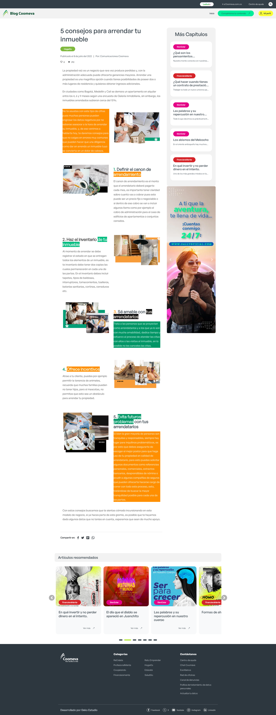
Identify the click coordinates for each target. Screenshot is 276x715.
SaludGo (149, 675)
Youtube (180, 710)
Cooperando (120, 670)
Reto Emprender (153, 660)
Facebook (155, 710)
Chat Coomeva (187, 665)
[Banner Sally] (191, 259)
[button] (170, 259)
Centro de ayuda (256, 4)
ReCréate (118, 660)
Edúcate (149, 670)
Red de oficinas (187, 675)
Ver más (86, 628)
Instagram (196, 710)
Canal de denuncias (189, 680)
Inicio (212, 13)
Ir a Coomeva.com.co (232, 4)
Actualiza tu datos (189, 693)
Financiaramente (122, 675)
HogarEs (68, 49)
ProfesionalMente (122, 665)
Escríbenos (185, 670)
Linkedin (212, 710)
